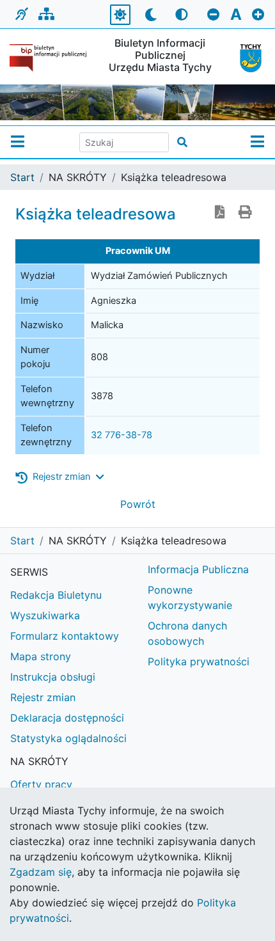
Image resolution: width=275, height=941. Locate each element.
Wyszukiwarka (45, 615)
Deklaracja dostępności (67, 717)
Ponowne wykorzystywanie (190, 597)
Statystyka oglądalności (68, 738)
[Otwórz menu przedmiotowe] (257, 142)
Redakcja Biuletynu (56, 595)
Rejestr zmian (42, 697)
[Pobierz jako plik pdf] (220, 213)
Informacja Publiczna (198, 569)
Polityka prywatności (198, 661)
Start (22, 177)
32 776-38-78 (121, 435)
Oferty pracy (41, 784)
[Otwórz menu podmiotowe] (18, 142)
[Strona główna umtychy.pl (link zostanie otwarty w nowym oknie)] (247, 58)
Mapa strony (40, 656)
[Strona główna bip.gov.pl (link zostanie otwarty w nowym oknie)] (50, 58)
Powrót (137, 504)
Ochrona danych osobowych (187, 633)
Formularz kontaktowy (64, 635)
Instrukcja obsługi (52, 676)
